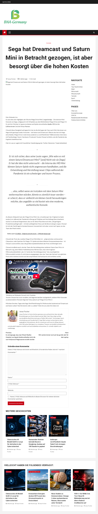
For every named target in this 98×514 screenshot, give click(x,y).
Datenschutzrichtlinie (78, 120)
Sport (73, 98)
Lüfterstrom (10, 126)
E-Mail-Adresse (13, 384)
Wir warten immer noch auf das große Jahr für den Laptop (53, 335)
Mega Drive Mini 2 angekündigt (41, 119)
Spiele (76, 471)
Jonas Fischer (12, 79)
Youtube (32, 295)
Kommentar (12, 352)
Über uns (74, 111)
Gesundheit (55, 471)
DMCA (73, 115)
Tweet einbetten (60, 143)
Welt (73, 89)
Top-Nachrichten (77, 87)
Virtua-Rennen (25, 126)
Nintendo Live (19, 295)
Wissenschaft (75, 94)
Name (10, 377)
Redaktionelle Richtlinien (79, 117)
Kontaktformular (76, 113)
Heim (73, 84)
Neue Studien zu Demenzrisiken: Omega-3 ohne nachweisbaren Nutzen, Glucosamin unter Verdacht (60, 498)
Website (10, 390)
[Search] (94, 32)
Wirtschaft (74, 91)
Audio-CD (51, 124)
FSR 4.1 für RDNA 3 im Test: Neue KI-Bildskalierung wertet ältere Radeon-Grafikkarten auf (82, 498)
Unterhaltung (75, 100)
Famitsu (10, 137)
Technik (48, 43)
